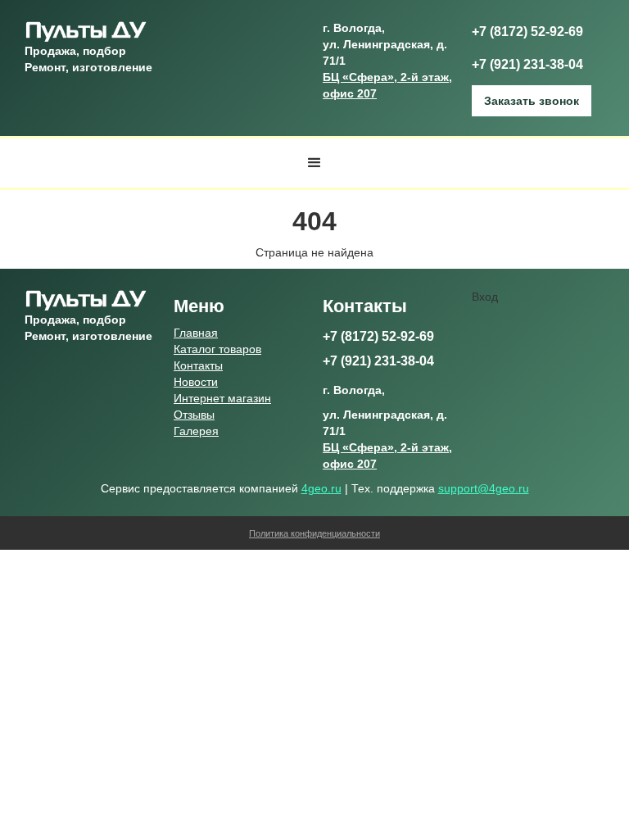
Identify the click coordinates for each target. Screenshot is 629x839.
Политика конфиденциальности (314, 533)
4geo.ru (321, 488)
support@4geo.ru (483, 488)
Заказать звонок (531, 100)
